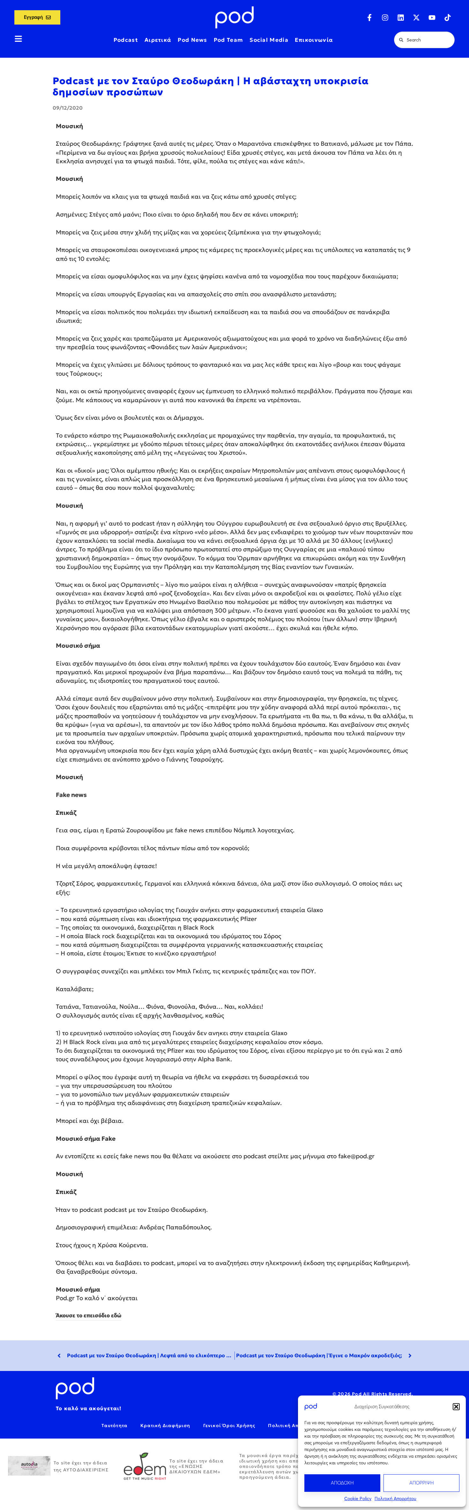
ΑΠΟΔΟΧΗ (342, 1483)
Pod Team (228, 39)
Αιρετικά (158, 39)
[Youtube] (432, 18)
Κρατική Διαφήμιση (165, 1425)
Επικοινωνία (314, 39)
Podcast (126, 39)
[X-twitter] (416, 18)
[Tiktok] (448, 18)
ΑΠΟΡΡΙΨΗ (421, 1483)
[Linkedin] (401, 18)
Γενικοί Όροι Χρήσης (229, 1425)
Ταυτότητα (114, 1425)
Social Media (268, 39)
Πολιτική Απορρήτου (395, 1498)
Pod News (192, 39)
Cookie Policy (357, 1498)
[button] (456, 1406)
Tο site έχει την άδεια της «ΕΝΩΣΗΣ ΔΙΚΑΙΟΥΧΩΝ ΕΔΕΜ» (196, 1466)
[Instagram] (385, 18)
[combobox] (424, 40)
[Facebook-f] (369, 18)
